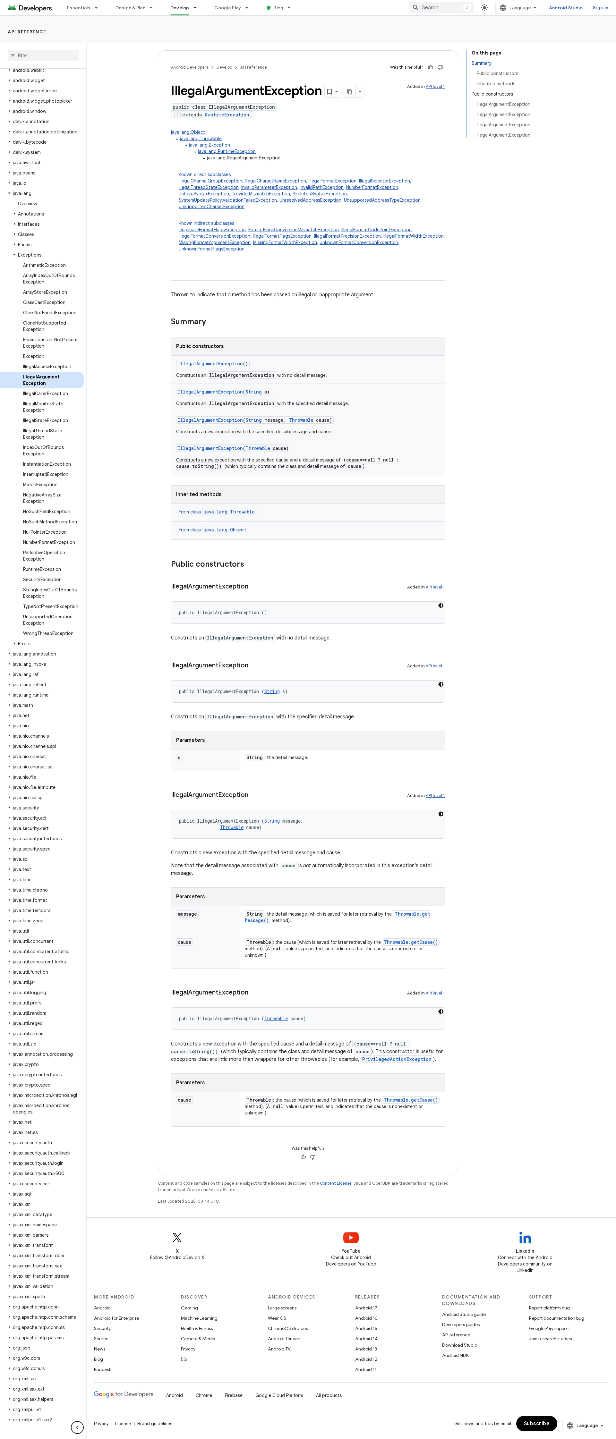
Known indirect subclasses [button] (312, 236)
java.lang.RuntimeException (227, 151)
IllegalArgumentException (210, 363)
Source (101, 1339)
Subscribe (537, 1423)
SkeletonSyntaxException (320, 194)
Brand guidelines (154, 1423)
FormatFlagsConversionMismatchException (293, 230)
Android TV (279, 1349)
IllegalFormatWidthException (413, 236)
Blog (278, 8)
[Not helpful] (440, 67)
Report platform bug (549, 1308)
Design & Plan (130, 8)
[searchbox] (43, 55)
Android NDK (455, 1355)
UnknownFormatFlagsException (211, 249)
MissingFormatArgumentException (215, 242)
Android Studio (566, 8)
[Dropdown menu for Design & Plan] (154, 7)
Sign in (600, 8)
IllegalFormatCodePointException (376, 230)
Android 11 (366, 1369)
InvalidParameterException (269, 187)
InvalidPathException (322, 187)
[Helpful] (430, 67)
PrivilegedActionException (397, 1059)
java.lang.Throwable (201, 138)
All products (329, 1395)
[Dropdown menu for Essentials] (99, 7)
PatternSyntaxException (204, 194)
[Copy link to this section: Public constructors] (250, 565)
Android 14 (366, 1339)
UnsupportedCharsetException (211, 206)
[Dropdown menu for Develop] (198, 7)
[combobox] (441, 7)
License (123, 1423)
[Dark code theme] (441, 605)
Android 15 (366, 1328)
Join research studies (550, 1339)
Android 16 (366, 1318)
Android (102, 1308)
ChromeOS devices (288, 1328)
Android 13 (366, 1349)
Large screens (282, 1308)
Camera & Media (198, 1339)
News (99, 1349)
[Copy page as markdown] (350, 91)
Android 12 (366, 1359)
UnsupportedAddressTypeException (382, 200)
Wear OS (277, 1318)
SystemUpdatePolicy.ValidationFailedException (228, 200)
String (253, 392)
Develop (179, 8)
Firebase (234, 1395)
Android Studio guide (464, 1314)
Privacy (188, 1349)
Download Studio (459, 1345)
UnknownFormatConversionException (359, 242)
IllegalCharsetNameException (275, 181)
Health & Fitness (197, 1328)
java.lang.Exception (209, 145)
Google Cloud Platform (279, 1395)
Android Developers (189, 67)
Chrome (204, 1395)
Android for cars (284, 1339)
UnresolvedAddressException (310, 200)
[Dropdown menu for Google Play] (249, 7)
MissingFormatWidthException (285, 242)
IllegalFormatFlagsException (282, 236)
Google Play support (549, 1328)
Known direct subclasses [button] (300, 190)
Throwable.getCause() (411, 942)
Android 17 (366, 1308)
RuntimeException (227, 115)
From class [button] (217, 512)
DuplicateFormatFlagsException (212, 230)
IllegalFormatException (332, 181)
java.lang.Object (188, 132)
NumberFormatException (372, 187)
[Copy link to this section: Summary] (212, 322)
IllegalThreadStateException (209, 187)
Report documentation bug (556, 1318)
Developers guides (461, 1324)
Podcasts (103, 1369)
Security (102, 1328)
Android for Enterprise (116, 1318)
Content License (336, 1183)
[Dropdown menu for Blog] (292, 7)
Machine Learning (199, 1318)
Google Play (227, 8)
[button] (42, 70)
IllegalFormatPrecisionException (347, 236)
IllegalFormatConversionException (214, 236)
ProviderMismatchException (261, 194)
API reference (27, 32)
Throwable (301, 420)
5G (184, 1359)
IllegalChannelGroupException (210, 181)
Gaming (189, 1308)
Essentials (78, 8)
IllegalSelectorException (384, 181)
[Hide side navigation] (77, 1427)
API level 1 (435, 86)
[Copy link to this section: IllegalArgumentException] (254, 587)
